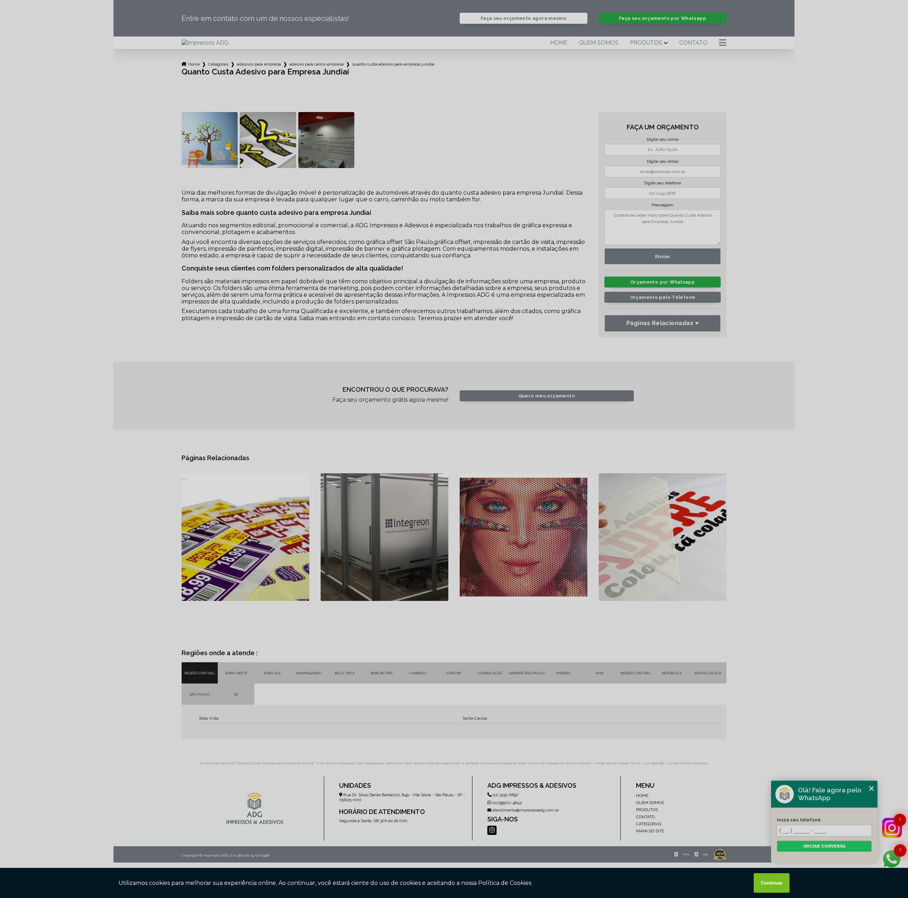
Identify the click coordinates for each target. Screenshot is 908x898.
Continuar (771, 883)
